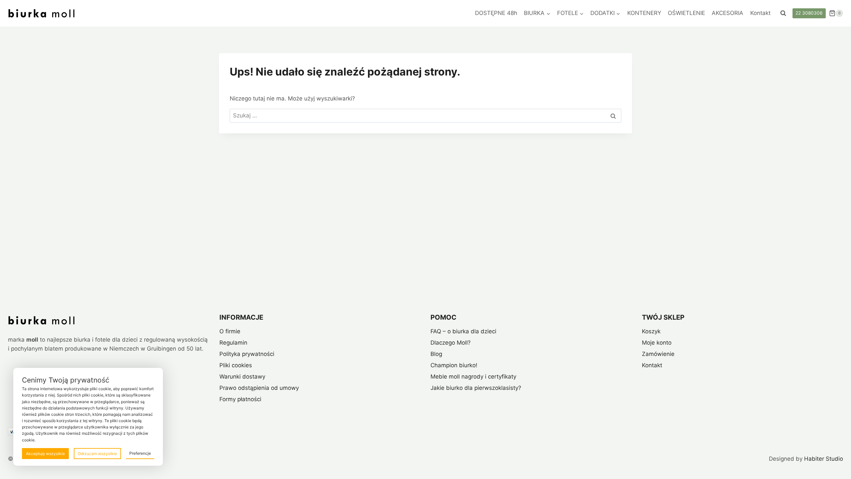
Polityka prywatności (246, 354)
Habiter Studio (823, 458)
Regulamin (233, 342)
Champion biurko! (453, 365)
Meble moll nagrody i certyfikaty (473, 376)
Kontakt (760, 13)
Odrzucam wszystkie (97, 453)
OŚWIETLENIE (686, 13)
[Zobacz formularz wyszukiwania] (783, 13)
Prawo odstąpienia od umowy (259, 388)
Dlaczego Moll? (450, 342)
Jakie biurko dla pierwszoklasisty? (475, 388)
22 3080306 (808, 13)
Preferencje (140, 453)
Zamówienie (658, 354)
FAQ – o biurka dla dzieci (463, 331)
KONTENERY (644, 13)
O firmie (229, 331)
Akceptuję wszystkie (45, 453)
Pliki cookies (235, 365)
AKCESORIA (727, 13)
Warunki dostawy (242, 376)
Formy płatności (240, 399)
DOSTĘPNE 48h (496, 13)
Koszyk (651, 331)
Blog (436, 354)
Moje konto (656, 342)
